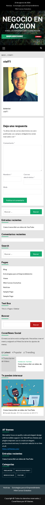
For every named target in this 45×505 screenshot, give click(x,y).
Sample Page (8, 292)
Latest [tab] (6, 352)
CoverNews (16, 501)
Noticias (9, 6)
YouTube (29, 361)
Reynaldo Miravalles (10, 413)
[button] (4, 48)
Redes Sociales (9, 475)
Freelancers (21, 361)
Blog (5, 269)
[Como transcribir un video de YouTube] (9, 359)
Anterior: (7, 110)
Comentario (9, 143)
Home (5, 278)
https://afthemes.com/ (10, 449)
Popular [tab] (17, 352)
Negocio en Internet (23, 470)
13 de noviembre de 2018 (26, 413)
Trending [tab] (30, 352)
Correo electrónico (29, 175)
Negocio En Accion (22, 22)
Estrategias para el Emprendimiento (26, 6)
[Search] (41, 48)
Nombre (7, 174)
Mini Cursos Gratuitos (23, 9)
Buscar (5, 316)
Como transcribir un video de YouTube (18, 227)
